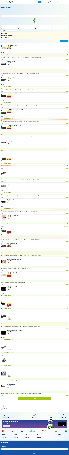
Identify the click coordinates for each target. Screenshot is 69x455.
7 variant (2, 337)
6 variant (2, 52)
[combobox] (28, 2)
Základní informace (27, 438)
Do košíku (67, 59)
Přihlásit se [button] (49, 2)
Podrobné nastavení (34, 451)
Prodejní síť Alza (4, 440)
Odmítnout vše (34, 453)
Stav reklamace (16, 437)
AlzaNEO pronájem (39, 437)
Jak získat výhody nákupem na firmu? (6, 35)
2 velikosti (2, 250)
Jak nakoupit (15, 438)
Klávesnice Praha (3, 407)
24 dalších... (34, 398)
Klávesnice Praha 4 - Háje (4, 408)
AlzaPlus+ (38, 438)
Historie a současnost (28, 440)
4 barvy (2, 68)
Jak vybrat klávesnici (4, 33)
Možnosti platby (4, 437)
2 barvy (2, 116)
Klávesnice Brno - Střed (3, 404)
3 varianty (2, 84)
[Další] (60, 398)
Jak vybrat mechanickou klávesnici (6, 37)
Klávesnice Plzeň (3, 406)
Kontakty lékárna (27, 437)
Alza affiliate (38, 440)
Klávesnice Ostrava (3, 405)
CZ (59, 439)
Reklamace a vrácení (4, 438)
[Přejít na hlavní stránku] (12, 2)
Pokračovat (2, 409)
